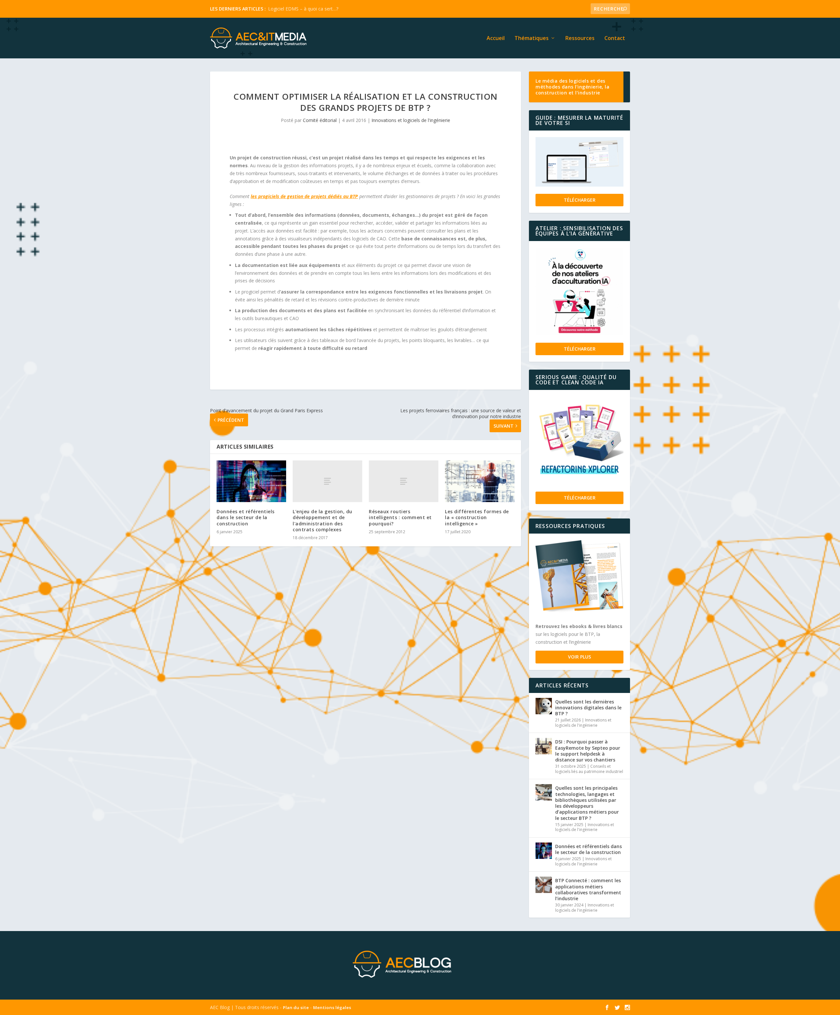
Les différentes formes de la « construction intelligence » (477, 517)
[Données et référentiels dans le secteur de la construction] (251, 481)
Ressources (580, 38)
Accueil (496, 38)
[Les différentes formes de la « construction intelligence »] (479, 481)
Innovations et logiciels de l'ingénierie (410, 120)
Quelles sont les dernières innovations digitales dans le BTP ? (588, 708)
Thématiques (531, 38)
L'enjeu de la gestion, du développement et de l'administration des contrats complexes (322, 520)
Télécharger (580, 200)
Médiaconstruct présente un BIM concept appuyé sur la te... (331, 9)
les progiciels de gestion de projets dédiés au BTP (304, 196)
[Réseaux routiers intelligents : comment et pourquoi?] (403, 481)
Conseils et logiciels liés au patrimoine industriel (589, 768)
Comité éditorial (320, 120)
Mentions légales (332, 1007)
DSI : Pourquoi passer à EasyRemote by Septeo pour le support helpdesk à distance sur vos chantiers (587, 751)
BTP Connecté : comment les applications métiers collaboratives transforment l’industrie (588, 889)
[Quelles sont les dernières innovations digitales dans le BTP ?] (544, 706)
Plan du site (296, 1007)
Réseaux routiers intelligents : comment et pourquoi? (400, 517)
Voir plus (579, 657)
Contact (614, 38)
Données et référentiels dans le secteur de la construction (246, 517)
